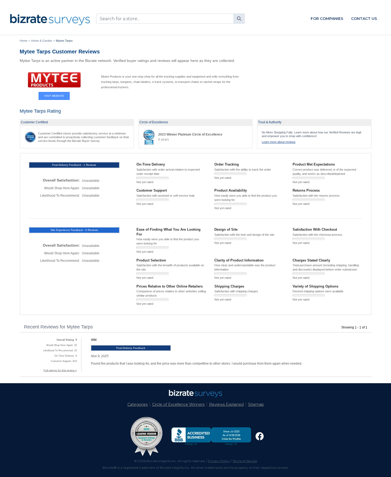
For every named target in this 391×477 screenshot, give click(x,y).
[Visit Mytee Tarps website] (54, 80)
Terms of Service (244, 461)
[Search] (239, 19)
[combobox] (170, 19)
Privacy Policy (219, 461)
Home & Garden (41, 40)
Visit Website (54, 95)
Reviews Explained (226, 404)
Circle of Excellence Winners (178, 404)
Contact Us (364, 18)
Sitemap (256, 404)
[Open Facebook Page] (259, 436)
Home (23, 40)
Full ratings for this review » (60, 370)
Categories (137, 404)
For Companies (327, 18)
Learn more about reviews (279, 141)
